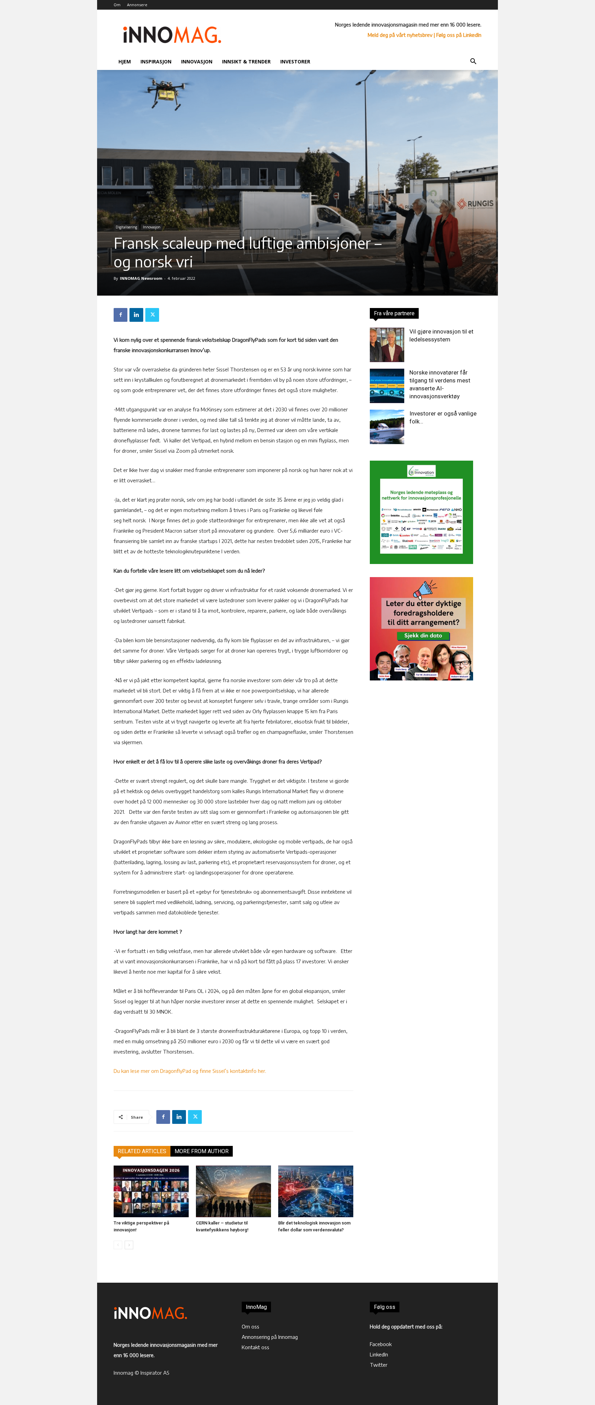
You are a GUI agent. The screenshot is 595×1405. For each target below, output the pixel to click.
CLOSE (467, 43)
